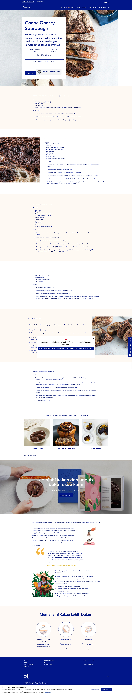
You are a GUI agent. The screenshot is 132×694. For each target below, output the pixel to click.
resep (68, 7)
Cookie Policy (47, 692)
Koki (99, 7)
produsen (40, 1)
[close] (93, 338)
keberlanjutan (86, 7)
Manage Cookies (95, 689)
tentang (94, 7)
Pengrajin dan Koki (28, 1)
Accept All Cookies (106, 689)
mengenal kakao (76, 7)
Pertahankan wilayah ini (66, 353)
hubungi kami (105, 7)
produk (63, 7)
